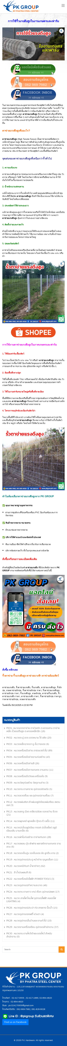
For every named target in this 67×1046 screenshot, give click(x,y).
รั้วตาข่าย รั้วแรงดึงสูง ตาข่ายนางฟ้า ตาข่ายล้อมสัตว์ (30, 675)
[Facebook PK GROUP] (33, 659)
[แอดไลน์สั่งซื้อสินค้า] (33, 69)
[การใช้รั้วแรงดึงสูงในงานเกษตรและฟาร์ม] (33, 43)
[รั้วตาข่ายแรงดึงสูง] (33, 459)
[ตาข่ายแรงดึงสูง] (33, 292)
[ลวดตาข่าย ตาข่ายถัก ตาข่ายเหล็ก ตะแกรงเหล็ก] (33, 94)
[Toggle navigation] (63, 6)
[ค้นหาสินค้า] (62, 949)
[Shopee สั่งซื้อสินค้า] (33, 332)
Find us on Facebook (15, 1022)
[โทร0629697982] (33, 81)
